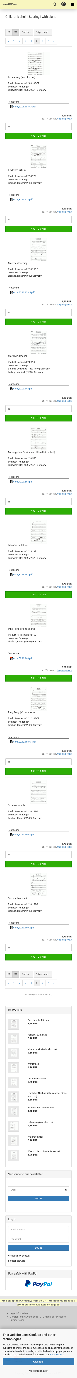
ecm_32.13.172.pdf (23, 199)
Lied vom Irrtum (17, 170)
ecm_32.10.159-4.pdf (24, 834)
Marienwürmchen (18, 356)
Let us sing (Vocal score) (21, 77)
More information (38, 1370)
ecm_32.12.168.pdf (23, 658)
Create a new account (19, 1255)
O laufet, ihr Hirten (18, 545)
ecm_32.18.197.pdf (23, 574)
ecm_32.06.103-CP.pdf (24, 106)
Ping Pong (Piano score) (21, 628)
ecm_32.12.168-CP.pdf (24, 741)
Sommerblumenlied (18, 898)
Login (38, 1198)
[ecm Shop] (9, 4)
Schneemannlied (17, 805)
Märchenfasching (18, 263)
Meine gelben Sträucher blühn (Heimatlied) (31, 452)
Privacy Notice (56, 1354)
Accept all (38, 1361)
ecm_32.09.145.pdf (23, 388)
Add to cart (38, 136)
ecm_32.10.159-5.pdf (24, 292)
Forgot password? (17, 1260)
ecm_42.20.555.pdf (23, 481)
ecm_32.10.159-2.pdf (24, 927)
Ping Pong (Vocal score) (21, 712)
